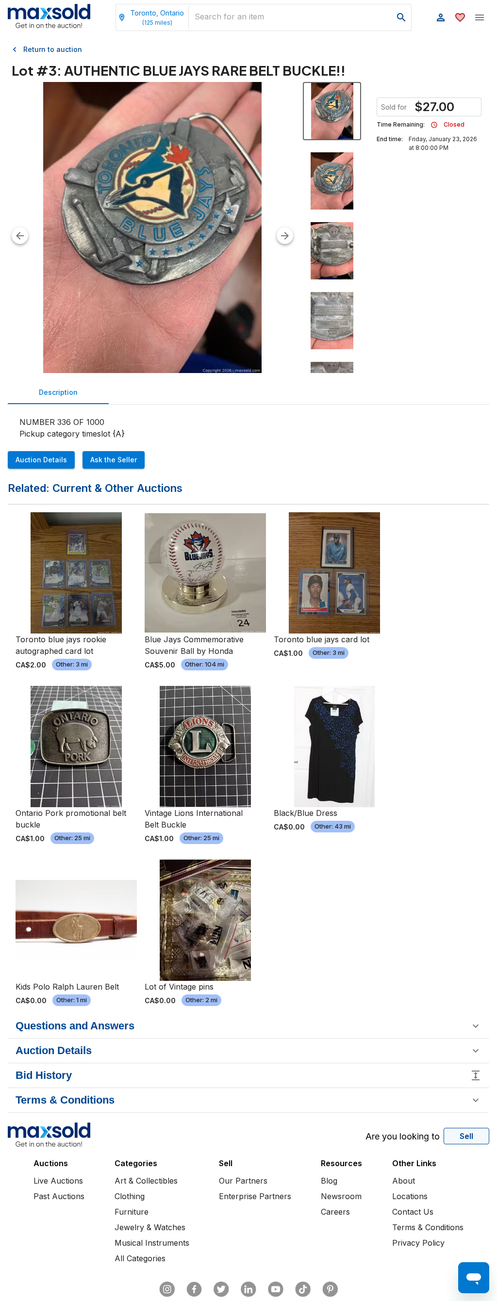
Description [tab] (58, 392)
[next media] (285, 236)
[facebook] (194, 1289)
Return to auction (52, 49)
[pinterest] (330, 1289)
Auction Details (41, 459)
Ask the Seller (113, 459)
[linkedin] (248, 1289)
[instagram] (167, 1289)
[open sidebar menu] (479, 17)
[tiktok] (303, 1289)
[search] (401, 17)
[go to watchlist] (460, 17)
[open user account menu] (440, 17)
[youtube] (275, 1289)
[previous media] (20, 236)
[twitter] (221, 1289)
